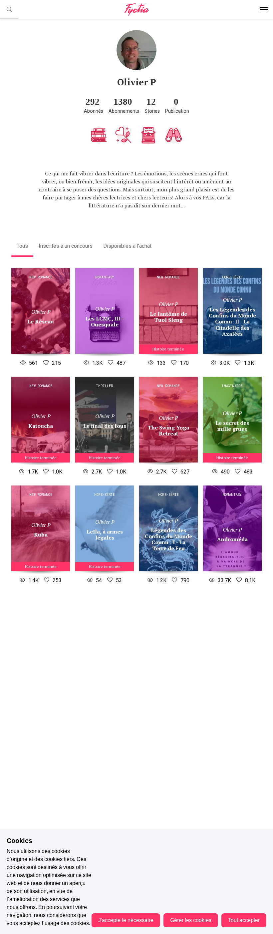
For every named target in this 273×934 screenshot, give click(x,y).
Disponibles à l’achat (127, 246)
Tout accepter (244, 920)
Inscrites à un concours (66, 246)
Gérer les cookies (190, 920)
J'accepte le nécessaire (125, 920)
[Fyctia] (136, 9)
